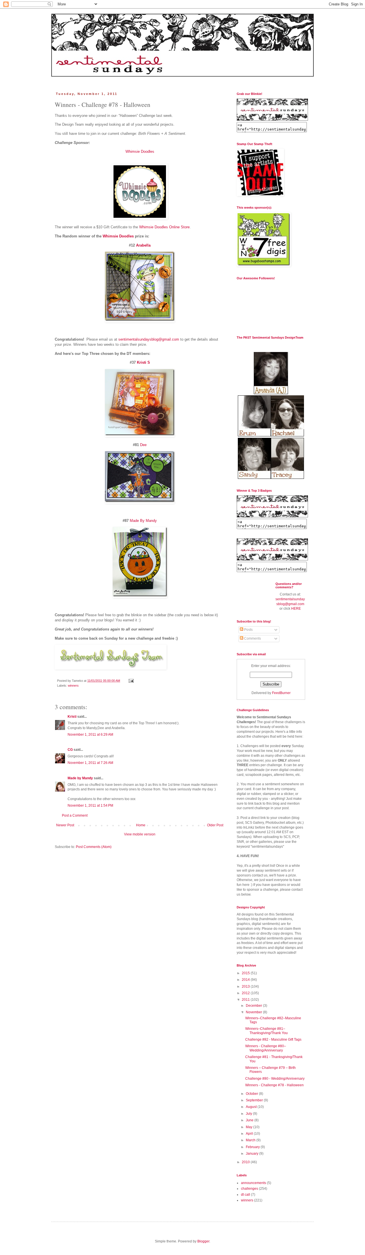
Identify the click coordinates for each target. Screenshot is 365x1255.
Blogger (203, 1241)
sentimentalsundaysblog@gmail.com (148, 339)
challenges (249, 1189)
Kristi (72, 717)
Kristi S (143, 362)
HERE (296, 609)
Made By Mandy (143, 520)
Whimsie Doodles (139, 151)
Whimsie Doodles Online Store (164, 227)
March (251, 1140)
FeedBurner (281, 693)
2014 (246, 980)
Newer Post (65, 825)
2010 (246, 1162)
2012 (246, 993)
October (252, 1094)
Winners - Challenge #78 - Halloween (274, 1085)
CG (70, 750)
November (254, 1012)
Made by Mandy (80, 778)
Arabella (143, 245)
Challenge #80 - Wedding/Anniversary (275, 1079)
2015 (246, 973)
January (252, 1154)
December (254, 1006)
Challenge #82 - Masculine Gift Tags (273, 1040)
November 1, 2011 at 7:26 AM (90, 763)
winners (73, 685)
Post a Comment (75, 815)
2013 (246, 986)
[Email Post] (131, 680)
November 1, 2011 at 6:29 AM (90, 735)
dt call (245, 1195)
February (253, 1147)
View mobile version (139, 834)
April (250, 1134)
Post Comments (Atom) (93, 847)
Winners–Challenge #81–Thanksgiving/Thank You (266, 1031)
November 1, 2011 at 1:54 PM (90, 805)
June (250, 1120)
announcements (253, 1183)
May (249, 1127)
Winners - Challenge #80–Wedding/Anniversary (265, 1048)
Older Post (215, 825)
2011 (246, 1000)
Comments (252, 638)
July (249, 1114)
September (255, 1100)
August (251, 1107)
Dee (143, 445)
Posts (248, 630)
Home (140, 825)
